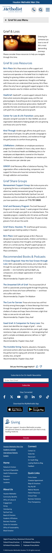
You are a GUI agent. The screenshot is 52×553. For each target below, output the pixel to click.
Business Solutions (34, 499)
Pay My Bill (32, 486)
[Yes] (37, 366)
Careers (6, 455)
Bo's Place (8, 68)
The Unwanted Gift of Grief (15, 284)
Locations (6, 482)
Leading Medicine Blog (35, 463)
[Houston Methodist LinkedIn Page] (33, 396)
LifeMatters (8, 145)
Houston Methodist (9, 493)
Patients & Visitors (9, 467)
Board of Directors (9, 515)
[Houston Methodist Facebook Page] (4, 396)
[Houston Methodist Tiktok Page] (47, 396)
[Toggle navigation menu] (48, 9)
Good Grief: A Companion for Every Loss (21, 323)
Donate (26, 437)
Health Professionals (10, 473)
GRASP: (6, 166)
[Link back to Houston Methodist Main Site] (12, 9)
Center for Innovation (10, 524)
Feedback (31, 466)
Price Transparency (34, 502)
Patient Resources (34, 492)
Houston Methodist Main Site (26, 2)
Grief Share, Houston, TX (14, 226)
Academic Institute (9, 449)
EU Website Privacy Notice (31, 542)
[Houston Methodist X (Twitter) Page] (11, 396)
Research (6, 479)
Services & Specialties (10, 470)
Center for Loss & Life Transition (18, 115)
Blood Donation (8, 530)
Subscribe (26, 385)
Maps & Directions (34, 483)
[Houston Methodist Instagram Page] (26, 396)
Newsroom (31, 457)
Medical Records (33, 489)
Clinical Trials (32, 495)
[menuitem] (26, 2)
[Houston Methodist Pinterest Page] (40, 396)
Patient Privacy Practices (11, 542)
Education (6, 476)
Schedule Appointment (35, 480)
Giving (5, 506)
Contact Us (31, 450)
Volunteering (7, 509)
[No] (41, 366)
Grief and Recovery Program (16, 206)
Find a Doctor (32, 477)
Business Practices (9, 521)
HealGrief (7, 95)
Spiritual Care (7, 512)
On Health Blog (33, 460)
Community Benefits (10, 496)
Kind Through (9, 130)
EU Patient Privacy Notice (11, 545)
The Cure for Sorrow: (12, 302)
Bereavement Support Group (16, 185)
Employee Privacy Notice (31, 545)
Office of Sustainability (11, 527)
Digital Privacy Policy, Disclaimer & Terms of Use (18, 539)
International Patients (10, 452)
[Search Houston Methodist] (40, 9)
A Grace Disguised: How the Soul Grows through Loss (25, 262)
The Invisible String (12, 346)
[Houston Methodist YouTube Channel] (18, 396)
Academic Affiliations (10, 518)
